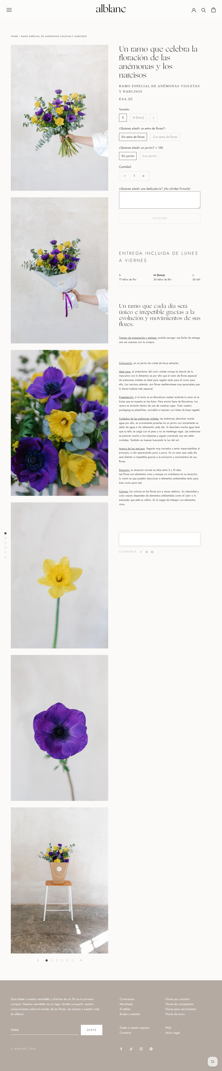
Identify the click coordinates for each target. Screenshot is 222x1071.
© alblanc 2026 (23, 1048)
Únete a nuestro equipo (134, 1027)
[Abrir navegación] (9, 9)
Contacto (125, 1032)
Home (14, 36)
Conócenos (127, 999)
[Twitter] (146, 552)
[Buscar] (203, 10)
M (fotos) (138, 117)
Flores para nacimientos (180, 1009)
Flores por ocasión (177, 999)
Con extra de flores (165, 137)
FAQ (168, 1027)
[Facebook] (141, 552)
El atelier (125, 1009)
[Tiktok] (131, 1048)
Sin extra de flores (133, 137)
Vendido (159, 218)
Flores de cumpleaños (179, 1004)
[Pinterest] (152, 552)
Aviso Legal (172, 1032)
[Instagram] (141, 1048)
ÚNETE (91, 1030)
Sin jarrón (127, 156)
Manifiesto (126, 1004)
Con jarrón (149, 156)
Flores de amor (175, 1014)
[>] (81, 960)
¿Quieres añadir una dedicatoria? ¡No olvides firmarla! (154, 188)
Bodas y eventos (130, 1014)
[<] (38, 960)
